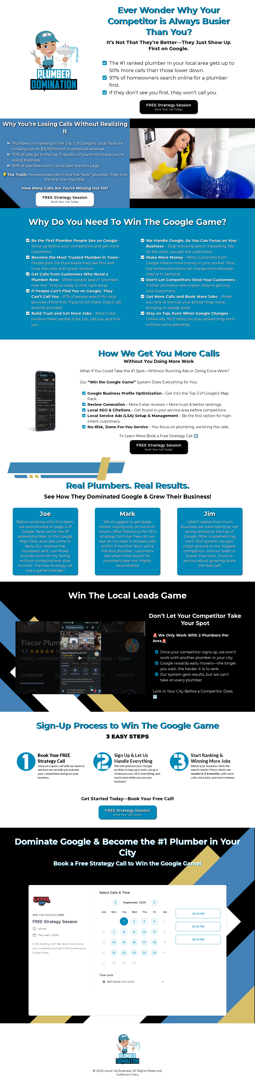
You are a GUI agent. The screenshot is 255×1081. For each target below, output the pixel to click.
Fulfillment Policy (127, 1074)
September (130, 902)
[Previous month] (115, 902)
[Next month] (154, 902)
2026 (142, 902)
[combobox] (133, 981)
